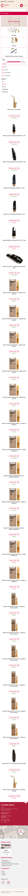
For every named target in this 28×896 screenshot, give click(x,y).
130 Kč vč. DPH (13, 639)
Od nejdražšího (5, 91)
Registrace (5, 1)
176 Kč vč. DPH (13, 613)
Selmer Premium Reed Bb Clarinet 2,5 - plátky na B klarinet (14, 450)
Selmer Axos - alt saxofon (14, 109)
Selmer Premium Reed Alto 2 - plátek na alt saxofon (14, 293)
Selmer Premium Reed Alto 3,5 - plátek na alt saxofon (14, 398)
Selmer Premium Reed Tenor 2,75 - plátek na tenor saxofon (14, 659)
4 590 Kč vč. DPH (13, 168)
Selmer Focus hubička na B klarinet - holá (14, 214)
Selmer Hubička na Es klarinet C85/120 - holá (14, 240)
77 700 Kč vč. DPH (13, 116)
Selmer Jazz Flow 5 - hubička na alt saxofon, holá (14, 267)
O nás (3, 871)
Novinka (6, 69)
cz (25, 5)
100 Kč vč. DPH (13, 325)
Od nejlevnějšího (5, 89)
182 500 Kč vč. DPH (13, 796)
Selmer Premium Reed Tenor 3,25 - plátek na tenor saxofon (14, 711)
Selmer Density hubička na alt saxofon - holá (14, 161)
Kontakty (4, 874)
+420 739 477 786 (4, 812)
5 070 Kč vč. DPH (13, 273)
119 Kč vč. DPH (13, 299)
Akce (5, 67)
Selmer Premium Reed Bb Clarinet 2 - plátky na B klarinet (14, 424)
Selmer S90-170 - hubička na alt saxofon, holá (14, 763)
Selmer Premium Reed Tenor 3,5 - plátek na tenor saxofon (14, 738)
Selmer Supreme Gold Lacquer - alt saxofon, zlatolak (14, 790)
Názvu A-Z (4, 84)
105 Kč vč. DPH (13, 430)
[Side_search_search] (26, 10)
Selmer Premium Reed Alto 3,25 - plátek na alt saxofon (14, 371)
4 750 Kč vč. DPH (13, 770)
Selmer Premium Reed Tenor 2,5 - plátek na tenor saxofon (14, 633)
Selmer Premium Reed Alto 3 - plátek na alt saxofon (14, 345)
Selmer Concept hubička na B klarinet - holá (14, 135)
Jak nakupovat (5, 860)
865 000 (23, 61)
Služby (3, 873)
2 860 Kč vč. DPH (13, 142)
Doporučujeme (7, 72)
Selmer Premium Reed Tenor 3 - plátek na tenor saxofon (14, 685)
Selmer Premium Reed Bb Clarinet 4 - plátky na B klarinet (14, 581)
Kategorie (6, 13)
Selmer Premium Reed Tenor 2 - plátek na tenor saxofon (14, 607)
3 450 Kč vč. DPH (13, 194)
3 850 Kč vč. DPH (13, 246)
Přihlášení (12, 1)
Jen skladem (7, 75)
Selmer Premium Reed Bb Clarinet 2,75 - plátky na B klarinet (14, 476)
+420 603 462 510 (4, 815)
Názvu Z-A (4, 86)
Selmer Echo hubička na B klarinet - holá (14, 188)
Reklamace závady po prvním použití (10, 863)
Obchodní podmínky (6, 862)
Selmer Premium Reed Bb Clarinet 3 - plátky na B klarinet (14, 502)
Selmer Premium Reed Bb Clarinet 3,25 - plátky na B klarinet (14, 528)
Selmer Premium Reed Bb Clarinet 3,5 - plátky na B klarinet (14, 555)
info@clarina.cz (3, 817)
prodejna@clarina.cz (4, 813)
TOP (2, 81)
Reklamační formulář (6, 865)
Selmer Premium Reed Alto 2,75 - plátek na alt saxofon (14, 319)
